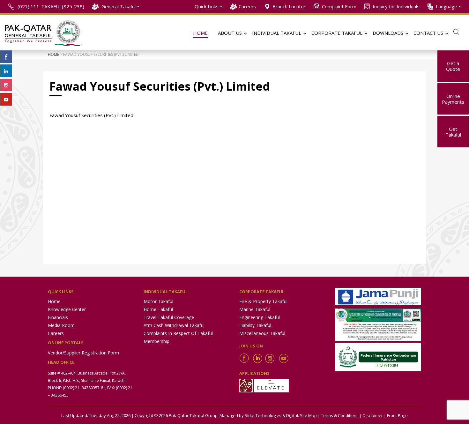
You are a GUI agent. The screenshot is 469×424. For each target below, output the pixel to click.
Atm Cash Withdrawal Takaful (174, 325)
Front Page (397, 415)
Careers (247, 6)
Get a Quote (453, 66)
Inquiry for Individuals (396, 6)
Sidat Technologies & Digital (271, 415)
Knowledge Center (67, 309)
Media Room (61, 325)
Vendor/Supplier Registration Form (83, 353)
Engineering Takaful (259, 317)
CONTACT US (428, 33)
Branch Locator (289, 6)
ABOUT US (230, 33)
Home (53, 54)
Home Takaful (158, 309)
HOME (200, 33)
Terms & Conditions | (341, 415)
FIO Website (387, 365)
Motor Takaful (158, 301)
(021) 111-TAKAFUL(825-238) (51, 6)
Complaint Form (339, 6)
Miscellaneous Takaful (262, 333)
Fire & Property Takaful (263, 301)
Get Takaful (453, 132)
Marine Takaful (254, 309)
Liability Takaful (255, 325)
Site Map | (310, 415)
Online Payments (453, 99)
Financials (58, 317)
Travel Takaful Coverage (169, 317)
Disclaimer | (374, 415)
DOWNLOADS (388, 33)
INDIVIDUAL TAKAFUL (276, 33)
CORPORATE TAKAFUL (336, 33)
